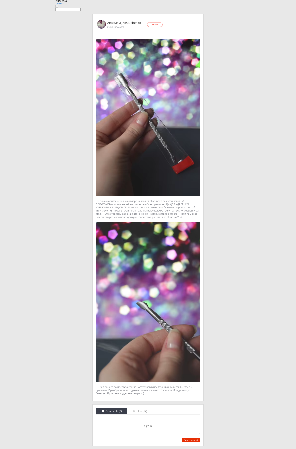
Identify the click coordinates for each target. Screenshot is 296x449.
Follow (155, 24)
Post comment (191, 440)
